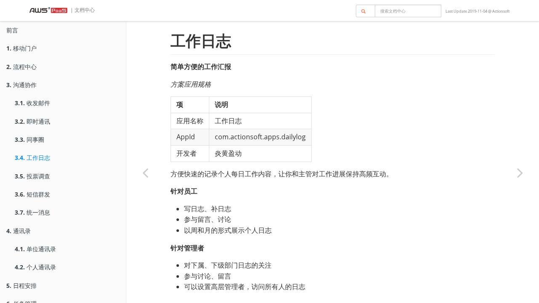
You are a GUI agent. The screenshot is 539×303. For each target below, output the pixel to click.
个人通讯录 (35, 267)
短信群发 (32, 194)
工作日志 (32, 158)
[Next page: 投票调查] (520, 172)
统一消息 (32, 212)
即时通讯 (32, 121)
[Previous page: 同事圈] (145, 172)
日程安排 (21, 286)
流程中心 (21, 67)
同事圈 (29, 140)
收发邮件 (32, 103)
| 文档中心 (82, 9)
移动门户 (21, 48)
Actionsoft (501, 11)
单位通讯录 (35, 249)
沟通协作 (21, 85)
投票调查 (32, 176)
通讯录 (18, 231)
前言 (12, 30)
